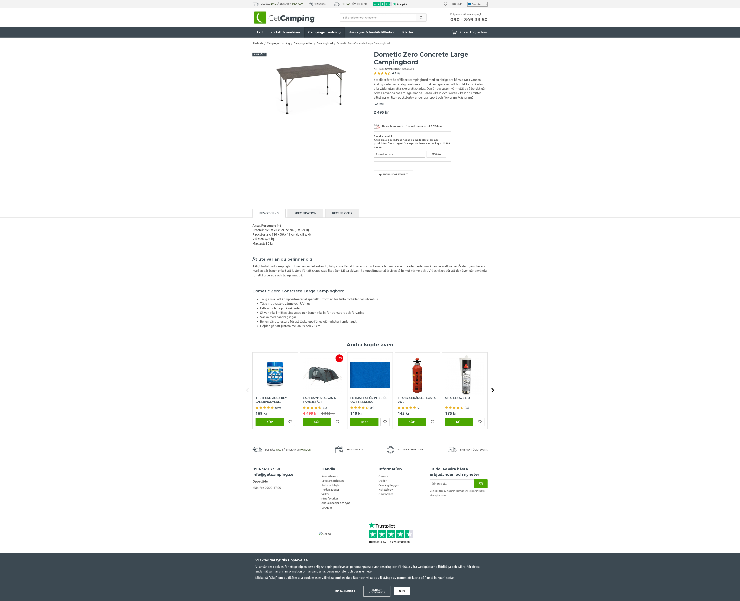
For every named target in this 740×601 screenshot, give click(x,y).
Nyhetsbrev (385, 489)
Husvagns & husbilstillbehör (371, 32)
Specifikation (305, 213)
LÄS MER (379, 104)
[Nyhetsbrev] (481, 483)
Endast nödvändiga (377, 591)
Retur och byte (330, 485)
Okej (402, 591)
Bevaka (436, 154)
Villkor (325, 494)
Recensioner (342, 213)
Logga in (457, 4)
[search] (421, 17)
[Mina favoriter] (445, 4)
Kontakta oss (329, 476)
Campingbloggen (388, 485)
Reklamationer (330, 489)
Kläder (407, 32)
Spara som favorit (395, 174)
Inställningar (345, 591)
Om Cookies (385, 494)
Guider (382, 480)
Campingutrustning (324, 32)
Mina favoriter (329, 498)
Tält (259, 32)
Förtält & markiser (285, 32)
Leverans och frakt (332, 480)
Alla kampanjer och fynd (335, 502)
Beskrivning (269, 213)
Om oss (383, 476)
